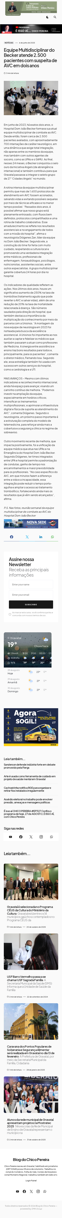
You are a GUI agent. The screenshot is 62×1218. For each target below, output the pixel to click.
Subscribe (31, 604)
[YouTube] (10, 837)
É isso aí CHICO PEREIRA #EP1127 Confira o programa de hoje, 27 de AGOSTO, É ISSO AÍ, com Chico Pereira (29, 814)
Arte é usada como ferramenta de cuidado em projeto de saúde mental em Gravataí (30, 778)
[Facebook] (21, 837)
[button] (47, 17)
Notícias (9, 43)
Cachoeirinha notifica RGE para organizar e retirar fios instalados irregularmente (27, 789)
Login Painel (31, 1180)
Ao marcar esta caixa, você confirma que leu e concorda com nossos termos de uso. (32, 614)
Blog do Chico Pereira (31, 1159)
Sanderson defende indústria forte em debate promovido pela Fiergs (29, 766)
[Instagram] (41, 837)
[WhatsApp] (51, 837)
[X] (31, 837)
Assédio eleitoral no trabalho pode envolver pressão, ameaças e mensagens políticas (28, 801)
